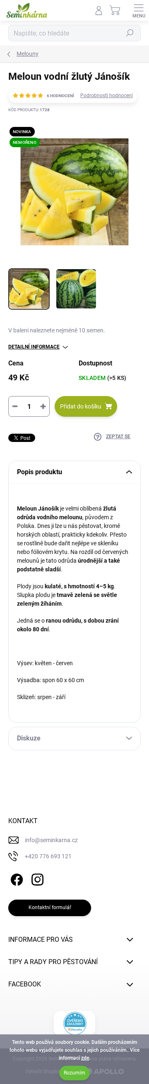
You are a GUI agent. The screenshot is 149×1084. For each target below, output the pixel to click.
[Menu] (138, 10)
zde (85, 1058)
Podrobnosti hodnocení (106, 95)
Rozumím (74, 1073)
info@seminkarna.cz (51, 840)
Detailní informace (34, 347)
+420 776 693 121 (48, 856)
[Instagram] (36, 878)
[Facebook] (15, 878)
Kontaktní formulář (50, 907)
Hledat (130, 33)
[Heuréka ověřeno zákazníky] (74, 1023)
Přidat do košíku (80, 406)
